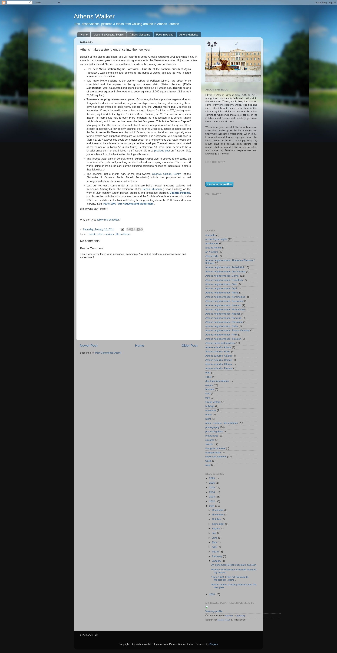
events (92, 234)
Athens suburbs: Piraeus (219, 368)
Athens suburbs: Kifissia (218, 364)
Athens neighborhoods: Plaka (221, 326)
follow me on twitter (108, 219)
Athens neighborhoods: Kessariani (224, 301)
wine (207, 465)
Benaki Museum (152, 189)
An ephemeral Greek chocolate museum (233, 565)
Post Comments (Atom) (108, 352)
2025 (212, 478)
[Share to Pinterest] (141, 229)
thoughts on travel (215, 448)
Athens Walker (94, 16)
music (208, 414)
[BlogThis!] (131, 229)
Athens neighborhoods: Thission (223, 339)
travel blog (241, 616)
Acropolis (210, 235)
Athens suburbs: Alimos (218, 347)
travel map (228, 616)
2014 (212, 492)
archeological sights (216, 239)
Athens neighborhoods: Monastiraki (225, 309)
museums (210, 410)
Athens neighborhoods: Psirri (221, 334)
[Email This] (128, 229)
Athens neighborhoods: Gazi (221, 284)
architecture (212, 243)
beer (207, 372)
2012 (212, 501)
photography (212, 427)
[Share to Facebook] (138, 229)
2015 (212, 487)
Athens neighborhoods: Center (222, 275)
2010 (212, 594)
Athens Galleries (188, 34)
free (207, 397)
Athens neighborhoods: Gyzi (221, 288)
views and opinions (215, 456)
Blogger (213, 644)
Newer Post (88, 345)
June (215, 537)
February (217, 556)
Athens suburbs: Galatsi (218, 355)
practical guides (214, 431)
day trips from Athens (217, 381)
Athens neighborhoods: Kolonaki (223, 305)
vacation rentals (224, 620)
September (218, 524)
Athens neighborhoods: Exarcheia (224, 280)
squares (209, 440)
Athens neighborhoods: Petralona (224, 322)
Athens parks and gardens (220, 343)
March (216, 551)
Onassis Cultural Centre (166, 174)
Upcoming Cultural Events (109, 34)
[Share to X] (135, 229)
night (208, 419)
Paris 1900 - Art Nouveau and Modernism (128, 203)
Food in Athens (164, 34)
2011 (212, 506)
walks (208, 461)
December (218, 510)
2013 (212, 496)
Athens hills (211, 256)
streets (209, 444)
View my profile (213, 611)
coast (208, 377)
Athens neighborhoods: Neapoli (222, 313)
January (217, 561)
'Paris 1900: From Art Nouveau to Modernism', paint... (229, 578)
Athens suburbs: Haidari (218, 360)
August (216, 528)
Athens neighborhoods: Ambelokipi (224, 267)
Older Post (189, 345)
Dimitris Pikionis (180, 192)
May (214, 542)
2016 (212, 482)
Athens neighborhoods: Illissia (222, 292)
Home (84, 34)
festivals (209, 389)
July (214, 533)
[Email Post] (121, 229)
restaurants (211, 435)
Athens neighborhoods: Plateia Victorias (227, 330)
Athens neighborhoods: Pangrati (223, 318)
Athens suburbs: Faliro (217, 351)
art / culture (211, 252)
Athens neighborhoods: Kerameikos (225, 297)
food (207, 393)
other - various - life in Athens (114, 234)
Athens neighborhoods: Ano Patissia (225, 271)
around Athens (213, 247)
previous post (162, 150)
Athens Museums (140, 34)
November (218, 514)
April (215, 547)
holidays (209, 406)
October (217, 519)
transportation (213, 452)
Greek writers (212, 402)
